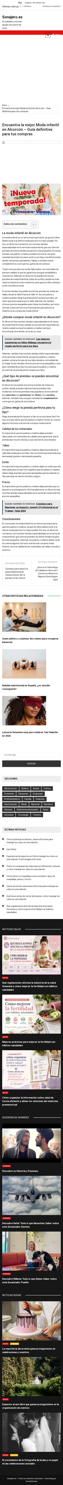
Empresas (38, 794)
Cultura (47, 788)
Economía (9, 794)
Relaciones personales (27, 809)
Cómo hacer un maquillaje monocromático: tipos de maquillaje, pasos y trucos (31, 877)
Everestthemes (32, 1481)
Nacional (35, 804)
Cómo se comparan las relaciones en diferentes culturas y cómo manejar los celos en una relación (33, 867)
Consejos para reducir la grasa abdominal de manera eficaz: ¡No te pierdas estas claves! (16, 573)
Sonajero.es (12, 17)
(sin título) (11, 849)
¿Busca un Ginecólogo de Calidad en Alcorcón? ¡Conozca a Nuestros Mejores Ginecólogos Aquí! (46, 573)
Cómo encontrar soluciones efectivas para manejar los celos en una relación (32, 887)
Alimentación (10, 788)
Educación (23, 794)
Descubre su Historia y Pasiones (20, 1171)
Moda (24, 804)
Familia (28, 799)
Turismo (37, 815)
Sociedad (8, 815)
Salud (45, 809)
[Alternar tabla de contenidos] (32, 224)
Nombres (48, 804)
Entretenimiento (12, 799)
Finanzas (40, 799)
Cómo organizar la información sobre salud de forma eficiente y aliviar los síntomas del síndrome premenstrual (30, 1101)
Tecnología (23, 815)
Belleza (25, 788)
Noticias (8, 809)
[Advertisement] (31, 67)
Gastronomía (10, 804)
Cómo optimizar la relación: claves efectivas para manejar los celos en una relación (30, 841)
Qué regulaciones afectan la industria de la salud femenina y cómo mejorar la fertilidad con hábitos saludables (30, 909)
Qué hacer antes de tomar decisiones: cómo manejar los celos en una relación (33, 897)
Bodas (36, 788)
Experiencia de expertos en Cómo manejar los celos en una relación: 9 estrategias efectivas (32, 857)
